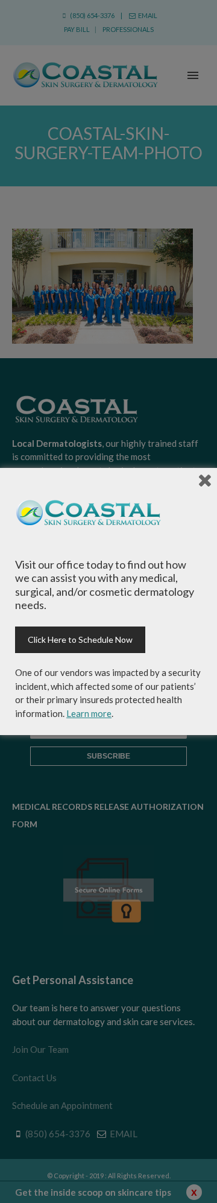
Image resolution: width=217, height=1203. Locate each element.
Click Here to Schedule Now (80, 639)
